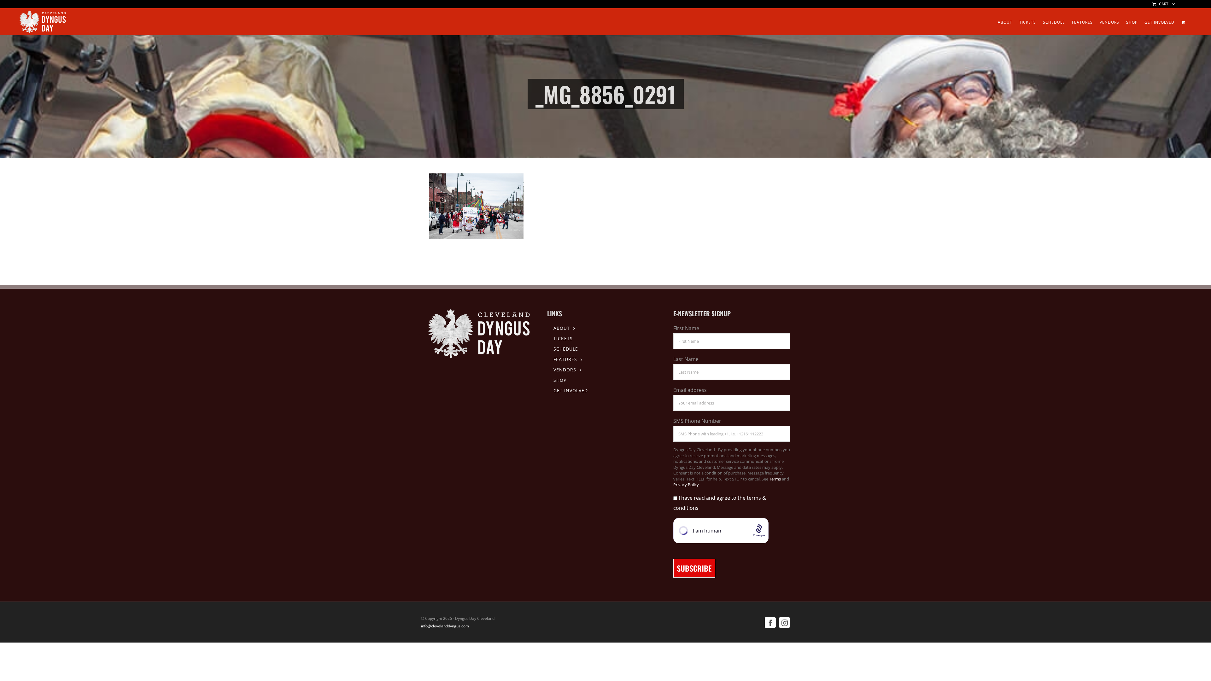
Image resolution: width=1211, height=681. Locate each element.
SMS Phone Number (697, 420)
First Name (686, 328)
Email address (690, 390)
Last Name (686, 359)
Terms (775, 479)
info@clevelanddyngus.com (445, 626)
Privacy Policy (686, 484)
